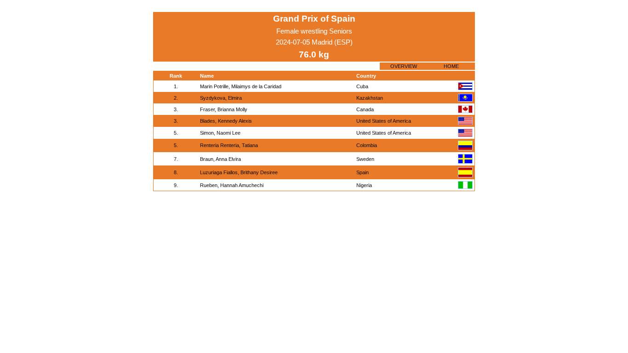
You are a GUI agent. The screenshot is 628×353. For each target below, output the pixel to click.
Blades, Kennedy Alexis (226, 121)
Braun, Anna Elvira (220, 159)
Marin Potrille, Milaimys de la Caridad (240, 86)
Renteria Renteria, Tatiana (229, 145)
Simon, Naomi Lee (220, 133)
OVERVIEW (403, 66)
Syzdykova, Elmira (221, 98)
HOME (451, 66)
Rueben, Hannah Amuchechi (231, 185)
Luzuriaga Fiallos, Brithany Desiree (239, 172)
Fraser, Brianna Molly (223, 109)
